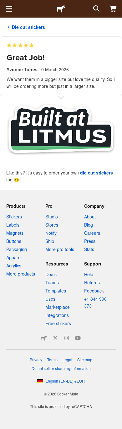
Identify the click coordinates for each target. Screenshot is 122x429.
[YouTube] (77, 338)
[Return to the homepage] (61, 9)
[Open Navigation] (9, 9)
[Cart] (113, 9)
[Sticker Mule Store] (44, 338)
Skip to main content (4, 4)
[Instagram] (66, 338)
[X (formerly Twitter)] (55, 338)
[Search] (95, 9)
